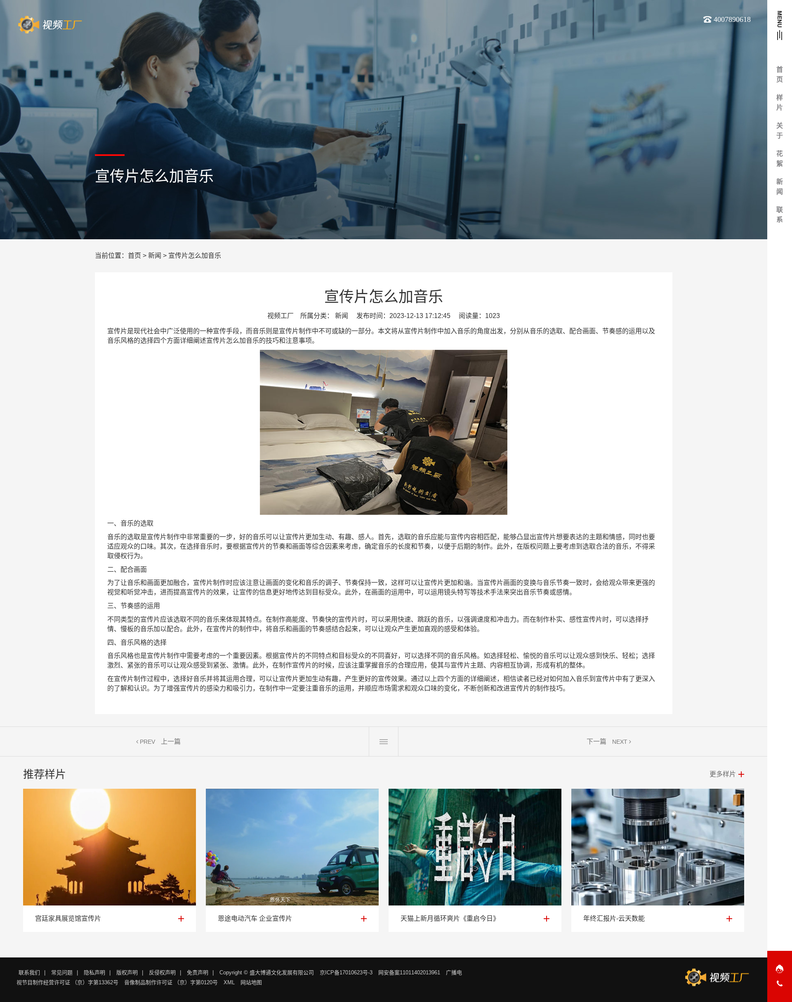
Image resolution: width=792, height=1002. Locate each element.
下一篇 (596, 741)
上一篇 (171, 741)
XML (229, 982)
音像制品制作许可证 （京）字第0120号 (171, 982)
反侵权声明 (162, 972)
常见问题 (62, 972)
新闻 (154, 255)
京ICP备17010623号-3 (346, 972)
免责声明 (197, 972)
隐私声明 (94, 972)
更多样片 (723, 774)
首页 (134, 255)
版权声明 (127, 972)
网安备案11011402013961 (409, 972)
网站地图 (251, 982)
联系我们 (29, 972)
